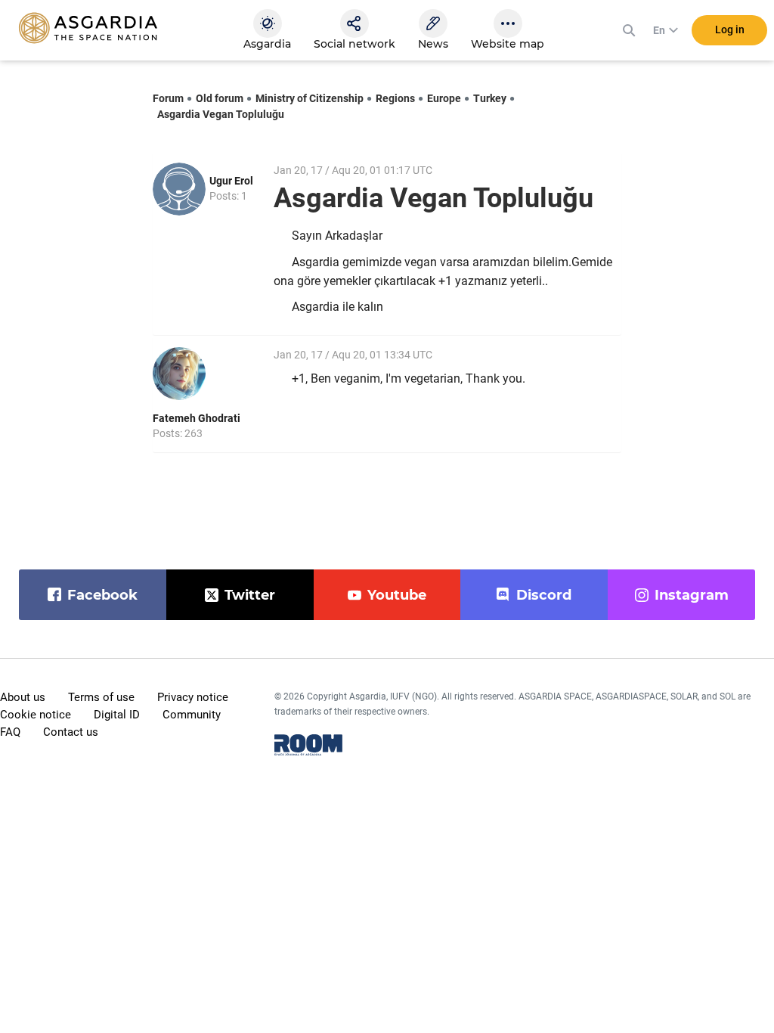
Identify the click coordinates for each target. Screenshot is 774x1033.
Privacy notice (192, 697)
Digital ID (117, 714)
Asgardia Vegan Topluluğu (220, 114)
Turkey (489, 98)
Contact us (70, 732)
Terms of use (101, 697)
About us (22, 697)
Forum (168, 98)
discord (543, 595)
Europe (444, 98)
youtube (396, 595)
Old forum (219, 98)
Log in (730, 29)
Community (192, 714)
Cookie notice (35, 714)
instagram (692, 595)
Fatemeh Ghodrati (196, 418)
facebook (102, 595)
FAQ (10, 732)
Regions (395, 98)
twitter (249, 595)
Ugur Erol (231, 181)
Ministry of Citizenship (309, 98)
